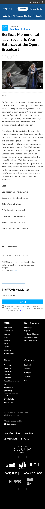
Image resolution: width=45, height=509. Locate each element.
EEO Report (25, 439)
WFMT (14, 270)
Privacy (18, 433)
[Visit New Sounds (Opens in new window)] (33, 473)
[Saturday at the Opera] (6, 28)
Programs (7, 334)
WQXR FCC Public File (11, 439)
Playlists (27, 331)
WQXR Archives (9, 353)
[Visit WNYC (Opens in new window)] (11, 465)
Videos (6, 344)
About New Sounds (30, 340)
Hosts (6, 337)
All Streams (18, 16)
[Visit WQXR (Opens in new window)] (12, 473)
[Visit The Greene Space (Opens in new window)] (33, 481)
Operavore (7, 350)
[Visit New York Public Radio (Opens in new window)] (22, 449)
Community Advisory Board (11, 395)
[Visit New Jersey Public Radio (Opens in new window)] (12, 481)
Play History (29, 16)
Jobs (5, 384)
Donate (23, 9)
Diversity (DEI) (8, 387)
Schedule (39, 16)
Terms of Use (8, 433)
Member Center (36, 9)
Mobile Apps (8, 365)
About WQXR (8, 371)
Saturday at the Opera (20, 29)
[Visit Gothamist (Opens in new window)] (22, 465)
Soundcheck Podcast (31, 337)
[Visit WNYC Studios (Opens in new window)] (34, 465)
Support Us (7, 368)
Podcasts (7, 340)
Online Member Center (11, 381)
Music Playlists (8, 328)
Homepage (28, 328)
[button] (40, 85)
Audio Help (7, 374)
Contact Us (7, 378)
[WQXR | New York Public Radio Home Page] (7, 9)
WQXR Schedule (9, 331)
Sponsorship (8, 391)
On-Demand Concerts (31, 334)
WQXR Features (9, 347)
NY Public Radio (9, 399)
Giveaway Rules (9, 402)
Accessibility (29, 433)
